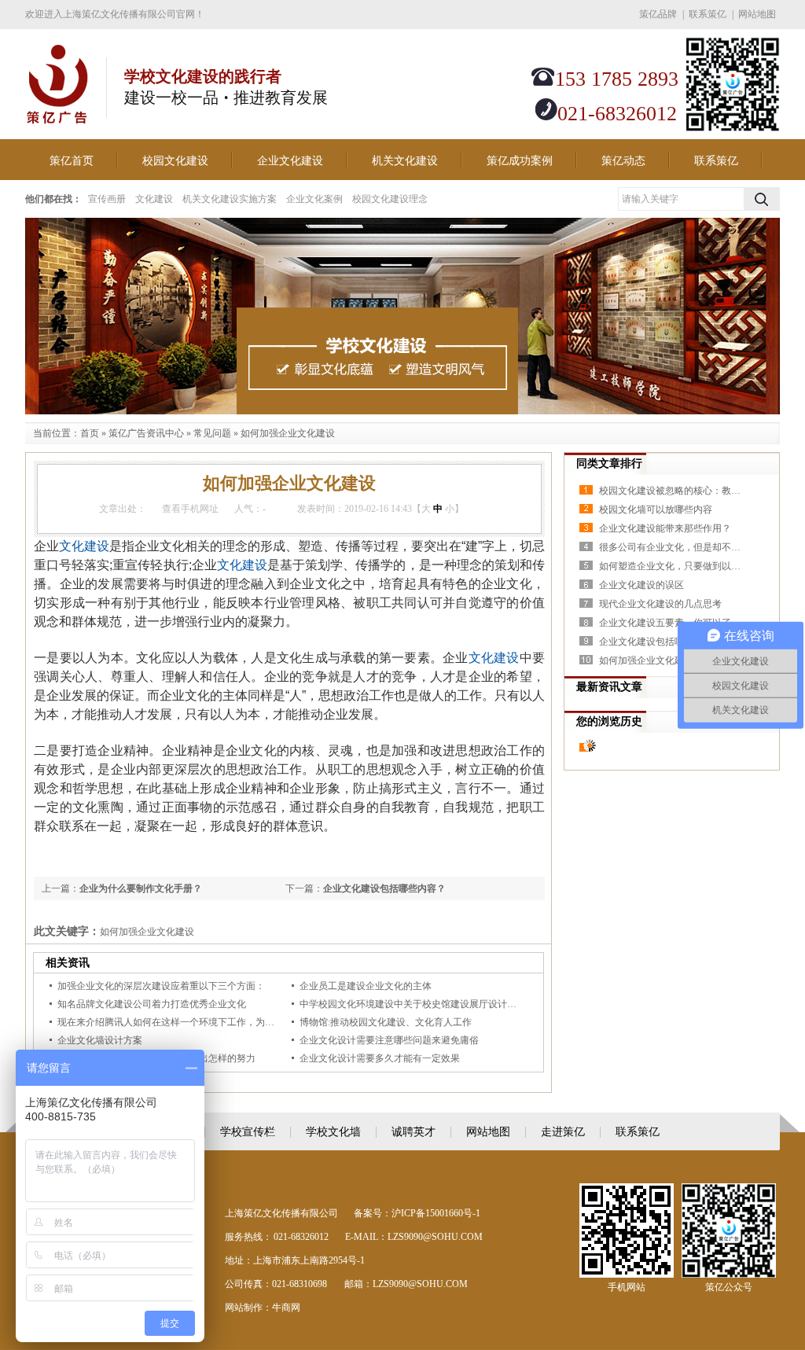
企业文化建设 (290, 161)
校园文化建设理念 (390, 198)
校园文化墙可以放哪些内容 (655, 509)
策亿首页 (72, 161)
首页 (89, 433)
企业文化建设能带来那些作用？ (665, 528)
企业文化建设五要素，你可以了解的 (673, 622)
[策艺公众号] (733, 128)
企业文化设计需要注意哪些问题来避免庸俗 (389, 1040)
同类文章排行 (609, 463)
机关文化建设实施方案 (229, 198)
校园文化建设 (175, 161)
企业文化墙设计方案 (99, 1040)
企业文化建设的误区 (641, 584)
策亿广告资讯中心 (146, 433)
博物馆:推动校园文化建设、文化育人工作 (386, 1022)
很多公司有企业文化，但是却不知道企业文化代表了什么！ (673, 547)
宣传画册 (107, 198)
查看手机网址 (190, 508)
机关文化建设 (405, 161)
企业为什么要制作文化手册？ (140, 888)
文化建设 (154, 198)
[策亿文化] (56, 115)
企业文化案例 (314, 198)
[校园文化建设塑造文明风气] (402, 316)
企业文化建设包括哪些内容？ (384, 888)
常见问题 (212, 433)
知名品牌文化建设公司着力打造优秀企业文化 (151, 1004)
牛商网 (286, 1307)
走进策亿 (563, 1132)
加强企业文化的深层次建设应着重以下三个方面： (161, 985)
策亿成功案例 (520, 161)
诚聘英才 (413, 1132)
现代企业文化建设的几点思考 (660, 603)
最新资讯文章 (609, 687)
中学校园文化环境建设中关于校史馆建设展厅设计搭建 (413, 1004)
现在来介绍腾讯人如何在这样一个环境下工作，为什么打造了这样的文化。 (213, 1022)
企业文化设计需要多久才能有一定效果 (380, 1058)
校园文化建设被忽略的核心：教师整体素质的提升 (673, 490)
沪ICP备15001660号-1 (435, 1213)
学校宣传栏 (247, 1132)
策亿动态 (623, 161)
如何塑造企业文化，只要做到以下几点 (673, 566)
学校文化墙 (333, 1132)
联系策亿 (707, 14)
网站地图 (757, 14)
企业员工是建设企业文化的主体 (366, 985)
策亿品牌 (658, 14)
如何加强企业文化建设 (288, 433)
